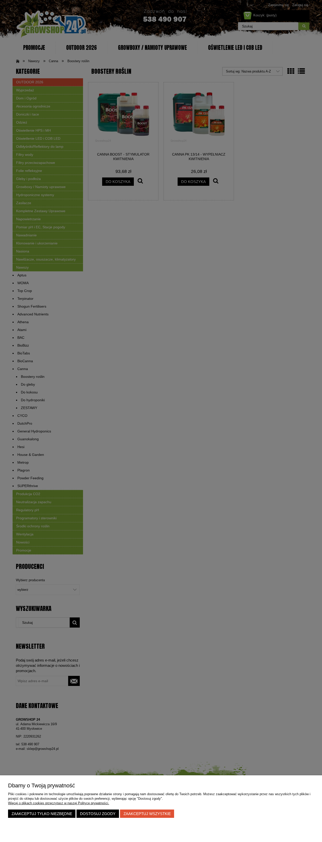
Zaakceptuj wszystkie (147, 814)
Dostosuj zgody (97, 814)
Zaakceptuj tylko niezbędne (42, 814)
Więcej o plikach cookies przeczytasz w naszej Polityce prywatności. (58, 803)
